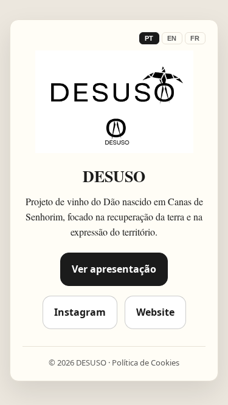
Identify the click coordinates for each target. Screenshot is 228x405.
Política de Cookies (145, 362)
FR (195, 38)
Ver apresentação (114, 269)
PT (149, 38)
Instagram (80, 312)
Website (155, 312)
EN (172, 38)
